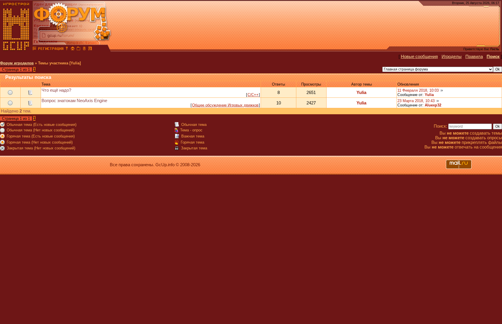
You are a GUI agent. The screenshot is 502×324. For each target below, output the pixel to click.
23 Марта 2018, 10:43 (416, 101)
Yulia (361, 92)
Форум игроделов (17, 63)
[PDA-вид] (84, 49)
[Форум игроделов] (34, 49)
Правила (474, 56)
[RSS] (90, 49)
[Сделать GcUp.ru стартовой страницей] (73, 49)
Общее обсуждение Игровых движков (225, 105)
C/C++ (253, 95)
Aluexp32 (433, 105)
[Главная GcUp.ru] (16, 49)
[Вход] (67, 49)
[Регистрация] (50, 49)
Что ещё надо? (56, 90)
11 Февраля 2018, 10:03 (418, 90)
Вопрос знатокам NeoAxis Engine (74, 100)
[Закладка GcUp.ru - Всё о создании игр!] (78, 49)
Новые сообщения (419, 56)
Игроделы (452, 56)
